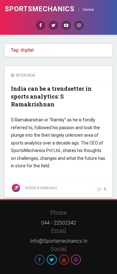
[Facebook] (40, 25)
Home (88, 10)
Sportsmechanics (40, 9)
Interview (25, 75)
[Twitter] (53, 25)
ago (41, 188)
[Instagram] (79, 25)
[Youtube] (66, 25)
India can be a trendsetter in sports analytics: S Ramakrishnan (51, 96)
